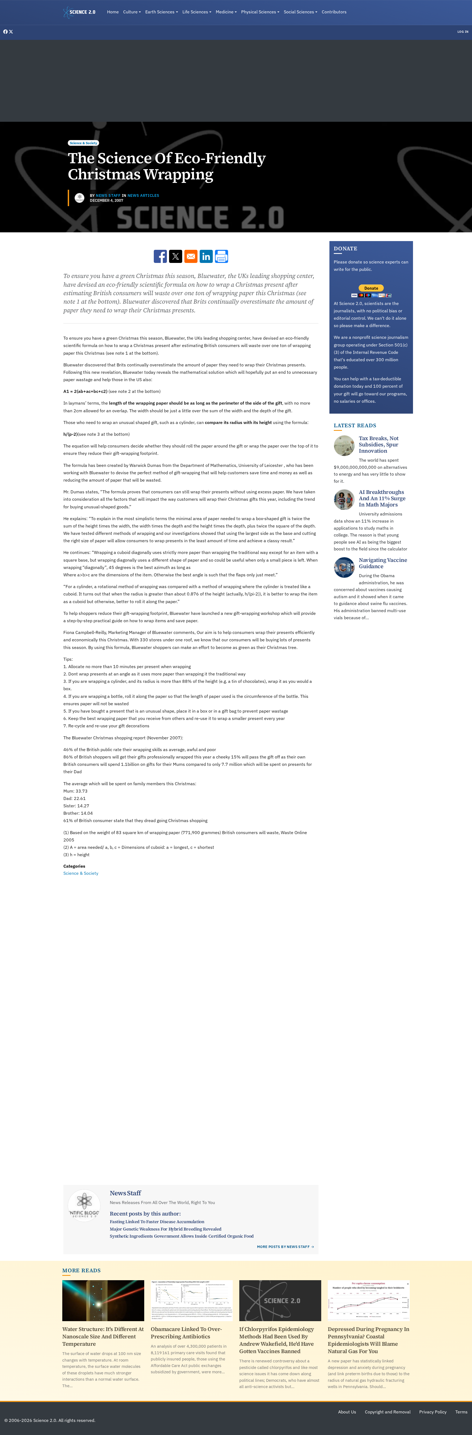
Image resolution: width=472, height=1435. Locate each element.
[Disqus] (190, 952)
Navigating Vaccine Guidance (383, 563)
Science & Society (83, 143)
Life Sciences (195, 11)
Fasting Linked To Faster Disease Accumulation (157, 1221)
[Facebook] (6, 31)
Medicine (225, 11)
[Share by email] (190, 256)
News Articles (144, 195)
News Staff (108, 195)
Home (113, 11)
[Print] (221, 256)
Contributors (334, 11)
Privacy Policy (433, 1412)
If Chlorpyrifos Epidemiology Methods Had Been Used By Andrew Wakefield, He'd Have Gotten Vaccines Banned (276, 1340)
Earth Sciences (160, 11)
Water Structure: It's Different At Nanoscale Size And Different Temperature (102, 1336)
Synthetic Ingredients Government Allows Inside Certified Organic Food (181, 1236)
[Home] (81, 12)
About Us (347, 1412)
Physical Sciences (258, 11)
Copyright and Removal (388, 1412)
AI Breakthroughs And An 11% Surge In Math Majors (382, 498)
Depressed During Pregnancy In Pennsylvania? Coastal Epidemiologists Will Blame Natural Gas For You (368, 1340)
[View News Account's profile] (79, 198)
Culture (130, 11)
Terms (461, 1412)
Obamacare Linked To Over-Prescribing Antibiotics (186, 1332)
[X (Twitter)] (11, 31)
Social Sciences (299, 11)
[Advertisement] (236, 81)
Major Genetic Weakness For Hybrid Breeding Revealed (166, 1229)
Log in (463, 32)
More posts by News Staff (283, 1246)
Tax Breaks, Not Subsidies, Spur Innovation (379, 444)
